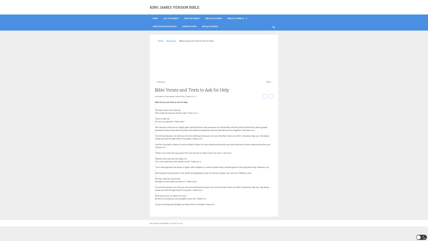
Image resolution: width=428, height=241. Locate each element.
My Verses (171, 41)
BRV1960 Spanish (210, 26)
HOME (155, 18)
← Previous (160, 82)
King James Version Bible (174, 7)
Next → (269, 82)
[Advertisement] (214, 59)
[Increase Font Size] (265, 96)
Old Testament (171, 18)
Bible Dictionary (213, 18)
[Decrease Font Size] (271, 96)
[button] (421, 237)
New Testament (192, 18)
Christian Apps (189, 26)
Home (161, 41)
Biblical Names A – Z (237, 18)
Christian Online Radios (165, 26)
